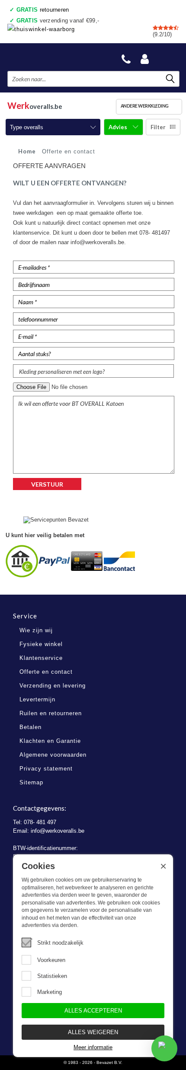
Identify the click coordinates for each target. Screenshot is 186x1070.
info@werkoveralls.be (57, 831)
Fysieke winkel (41, 644)
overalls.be (34, 105)
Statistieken (52, 976)
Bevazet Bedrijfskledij (48, 57)
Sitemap (31, 782)
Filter (158, 127)
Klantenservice (41, 658)
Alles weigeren (93, 1032)
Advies (118, 127)
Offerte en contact (46, 672)
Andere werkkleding (145, 105)
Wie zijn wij (36, 630)
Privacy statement (46, 768)
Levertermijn (37, 699)
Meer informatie (93, 1047)
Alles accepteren (93, 1010)
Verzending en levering (52, 685)
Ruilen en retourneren (50, 713)
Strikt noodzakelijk (60, 942)
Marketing (49, 992)
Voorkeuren (51, 960)
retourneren (42, 9)
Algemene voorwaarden (53, 755)
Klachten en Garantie (50, 741)
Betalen (30, 727)
